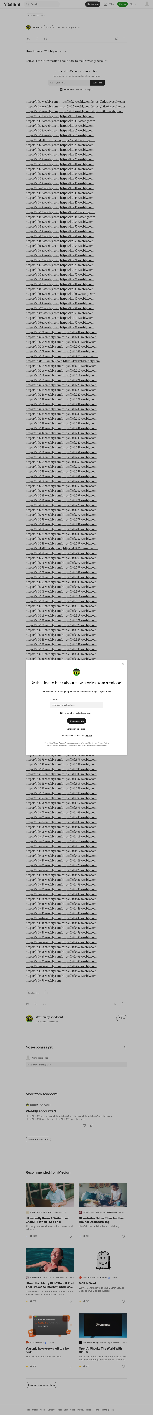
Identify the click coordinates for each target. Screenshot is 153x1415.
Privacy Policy (103, 743)
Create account (76, 721)
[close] (123, 664)
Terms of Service (88, 743)
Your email (54, 699)
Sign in (89, 735)
